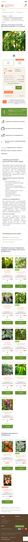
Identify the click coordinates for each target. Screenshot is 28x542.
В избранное (8, 95)
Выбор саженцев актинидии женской (12, 239)
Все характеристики (14, 83)
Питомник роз (4, 537)
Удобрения (4, 153)
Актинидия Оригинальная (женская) (21, 308)
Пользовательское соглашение (8, 534)
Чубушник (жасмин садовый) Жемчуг (20, 456)
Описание (4, 147)
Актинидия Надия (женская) (7, 413)
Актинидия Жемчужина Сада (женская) (7, 378)
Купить (19, 87)
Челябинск (3, 1)
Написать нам (19, 526)
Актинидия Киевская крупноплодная (7, 343)
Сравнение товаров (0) (8, 12)
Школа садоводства (5, 539)
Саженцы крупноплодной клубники (11, 507)
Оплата (8, 150)
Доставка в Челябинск (8, 242)
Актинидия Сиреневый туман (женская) (7, 307)
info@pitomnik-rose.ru (6, 528)
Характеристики (11, 147)
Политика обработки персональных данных (11, 532)
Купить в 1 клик (8, 92)
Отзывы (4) (19, 147)
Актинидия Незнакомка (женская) (7, 272)
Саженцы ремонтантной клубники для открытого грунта (11, 511)
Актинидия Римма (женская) (21, 272)
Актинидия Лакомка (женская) (20, 378)
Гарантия (19, 150)
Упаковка (13, 150)
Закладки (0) (19, 12)
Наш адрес (3, 519)
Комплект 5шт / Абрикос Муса (7, 455)
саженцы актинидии (13, 237)
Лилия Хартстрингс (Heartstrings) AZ (7, 490)
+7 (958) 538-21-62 (19, 519)
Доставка (3, 150)
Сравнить (21, 95)
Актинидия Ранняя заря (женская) (21, 344)
